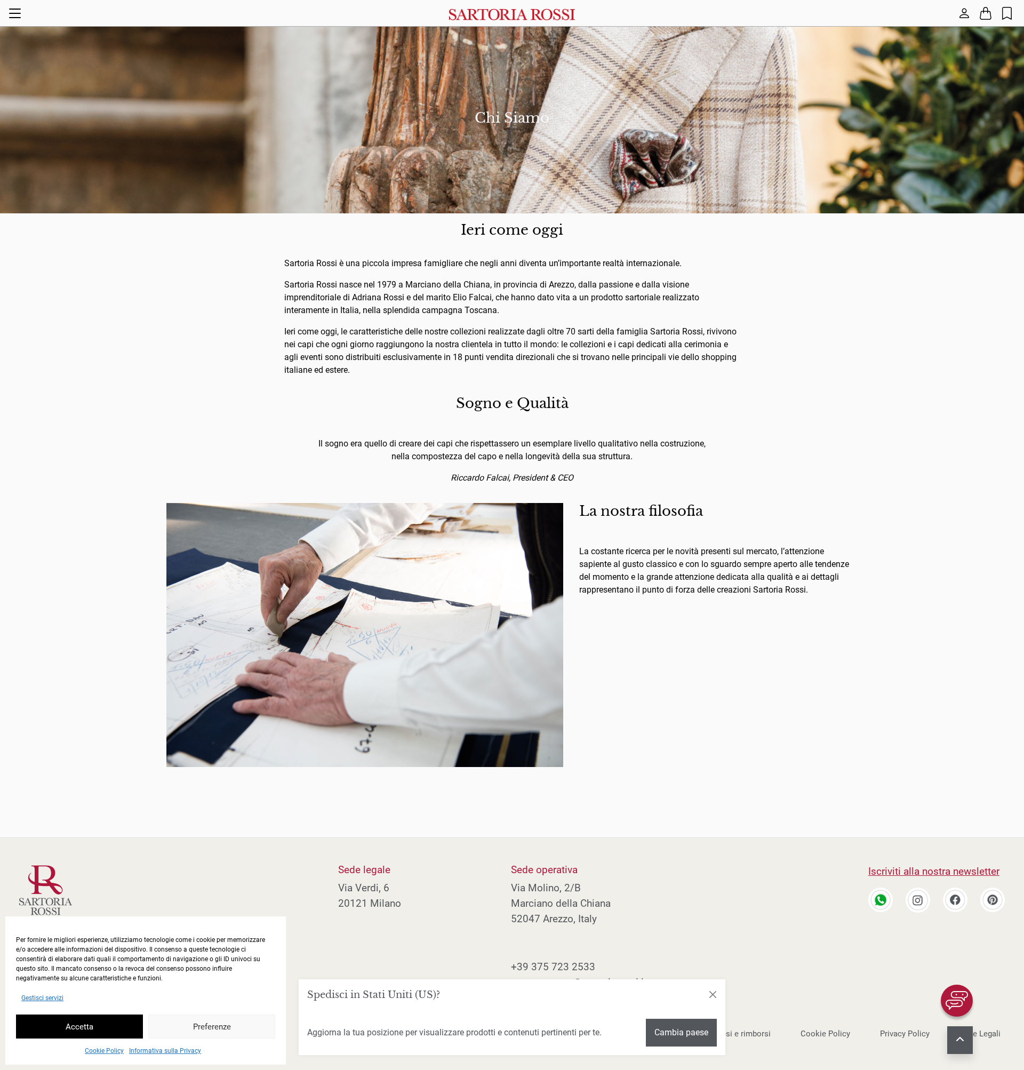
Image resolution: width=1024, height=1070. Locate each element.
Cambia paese (681, 1032)
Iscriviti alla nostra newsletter (933, 871)
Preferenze (212, 1027)
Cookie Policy (104, 1051)
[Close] (712, 994)
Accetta (79, 1027)
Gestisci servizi (42, 998)
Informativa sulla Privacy (165, 1051)
